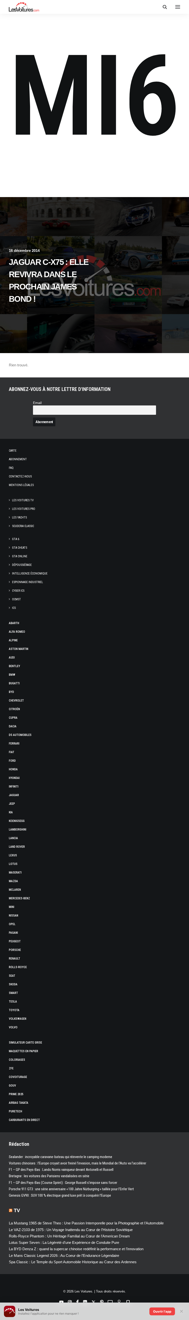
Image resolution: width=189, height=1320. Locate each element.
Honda (13, 769)
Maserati (15, 872)
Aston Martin (18, 649)
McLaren (15, 889)
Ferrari (14, 743)
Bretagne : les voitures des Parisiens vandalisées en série (49, 1176)
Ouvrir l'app (162, 1311)
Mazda (13, 881)
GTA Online (19, 556)
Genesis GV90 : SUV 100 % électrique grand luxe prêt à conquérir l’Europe (60, 1195)
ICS (14, 608)
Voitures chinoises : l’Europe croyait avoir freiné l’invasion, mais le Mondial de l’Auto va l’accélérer (77, 1163)
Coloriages (17, 1060)
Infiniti (13, 786)
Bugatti (14, 683)
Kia (11, 812)
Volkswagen (17, 1018)
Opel (12, 924)
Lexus (13, 855)
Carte (12, 450)
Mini (11, 907)
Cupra (13, 717)
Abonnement (18, 459)
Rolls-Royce (18, 967)
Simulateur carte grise (25, 1042)
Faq (11, 468)
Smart (13, 993)
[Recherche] (162, 7)
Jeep (12, 803)
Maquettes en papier (23, 1051)
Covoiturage (18, 1077)
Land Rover (17, 846)
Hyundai (14, 778)
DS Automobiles (20, 735)
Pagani (13, 932)
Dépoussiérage (22, 565)
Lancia (13, 838)
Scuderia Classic (23, 526)
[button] (177, 7)
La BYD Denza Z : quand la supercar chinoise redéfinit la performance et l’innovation (76, 1249)
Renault (14, 958)
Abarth (14, 623)
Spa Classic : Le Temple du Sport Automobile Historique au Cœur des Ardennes (73, 1262)
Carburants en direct (24, 1120)
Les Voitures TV (23, 500)
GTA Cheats (19, 547)
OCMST (16, 599)
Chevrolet (16, 700)
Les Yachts (19, 517)
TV (17, 1210)
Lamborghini (17, 829)
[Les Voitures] (24, 7)
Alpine (13, 640)
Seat (12, 975)
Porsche (15, 950)
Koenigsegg (17, 821)
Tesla (13, 1001)
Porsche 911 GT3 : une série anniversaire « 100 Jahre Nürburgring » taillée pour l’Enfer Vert (71, 1189)
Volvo (13, 1027)
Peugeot (15, 941)
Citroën (14, 709)
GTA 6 (15, 539)
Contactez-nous (20, 476)
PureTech (15, 1111)
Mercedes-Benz (19, 898)
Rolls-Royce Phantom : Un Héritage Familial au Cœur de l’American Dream (69, 1236)
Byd (11, 692)
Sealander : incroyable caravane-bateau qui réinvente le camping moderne (60, 1157)
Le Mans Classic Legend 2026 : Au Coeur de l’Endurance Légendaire (64, 1255)
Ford (12, 760)
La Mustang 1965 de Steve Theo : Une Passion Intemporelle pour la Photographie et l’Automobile (86, 1223)
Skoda (13, 984)
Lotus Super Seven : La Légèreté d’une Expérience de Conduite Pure (64, 1242)
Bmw (12, 674)
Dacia (12, 726)
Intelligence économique (29, 573)
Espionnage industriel (27, 582)
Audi (12, 657)
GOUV (12, 1085)
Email (37, 403)
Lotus (13, 864)
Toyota (14, 1010)
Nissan (13, 915)
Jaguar (14, 795)
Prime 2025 (16, 1094)
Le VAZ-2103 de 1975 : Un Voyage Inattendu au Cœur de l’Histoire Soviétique (71, 1230)
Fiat (11, 752)
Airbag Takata (18, 1103)
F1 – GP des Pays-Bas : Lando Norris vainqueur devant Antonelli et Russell (61, 1169)
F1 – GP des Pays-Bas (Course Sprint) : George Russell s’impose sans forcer (63, 1182)
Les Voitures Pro (23, 509)
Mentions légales (21, 485)
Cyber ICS (18, 590)
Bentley (14, 666)
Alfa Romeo (17, 631)
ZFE (11, 1068)
